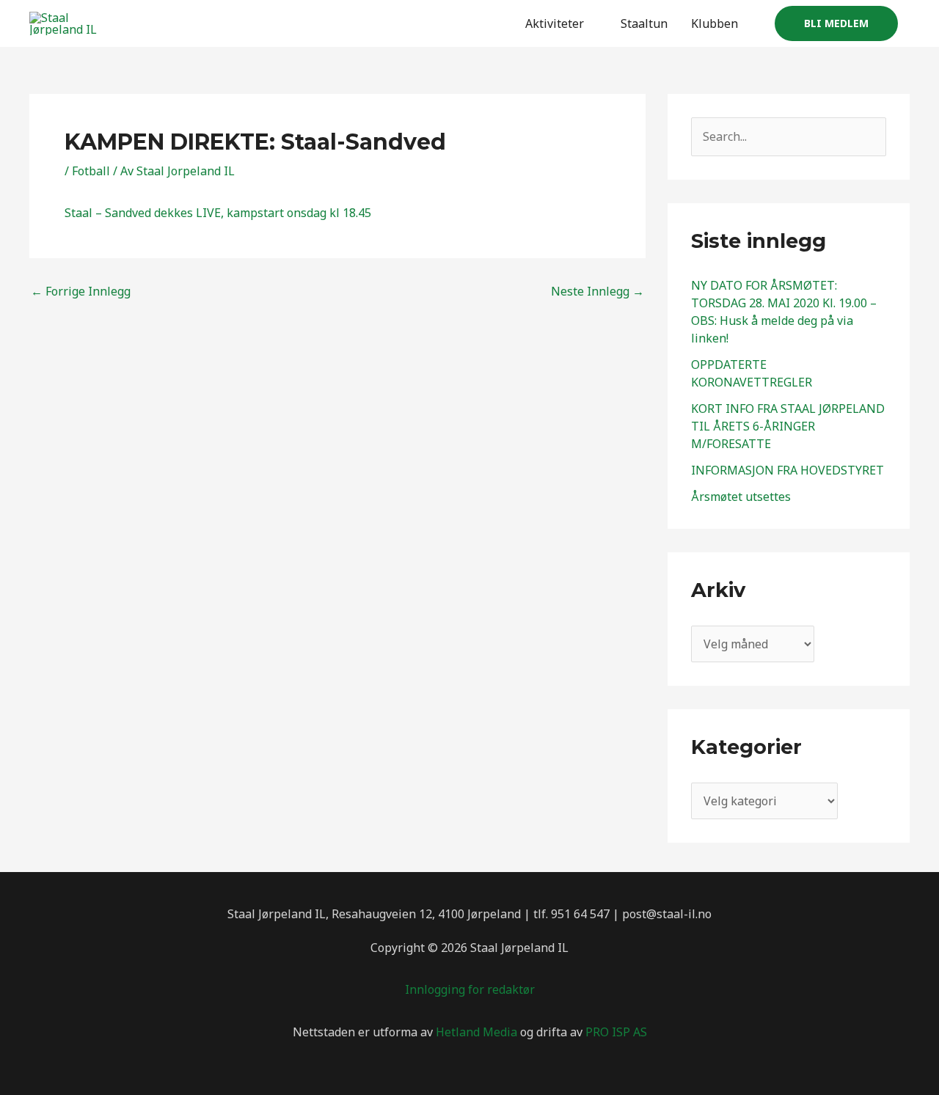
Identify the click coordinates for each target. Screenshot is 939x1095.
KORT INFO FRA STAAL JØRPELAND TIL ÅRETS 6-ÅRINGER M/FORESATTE (788, 426)
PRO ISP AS (616, 1032)
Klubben (714, 23)
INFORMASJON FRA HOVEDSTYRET (787, 470)
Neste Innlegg (597, 291)
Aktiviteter (554, 23)
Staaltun (644, 23)
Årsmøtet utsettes (741, 496)
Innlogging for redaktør (470, 989)
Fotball (91, 171)
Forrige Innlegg (81, 291)
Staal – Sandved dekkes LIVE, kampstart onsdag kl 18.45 (218, 213)
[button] (836, 23)
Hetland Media (476, 1032)
